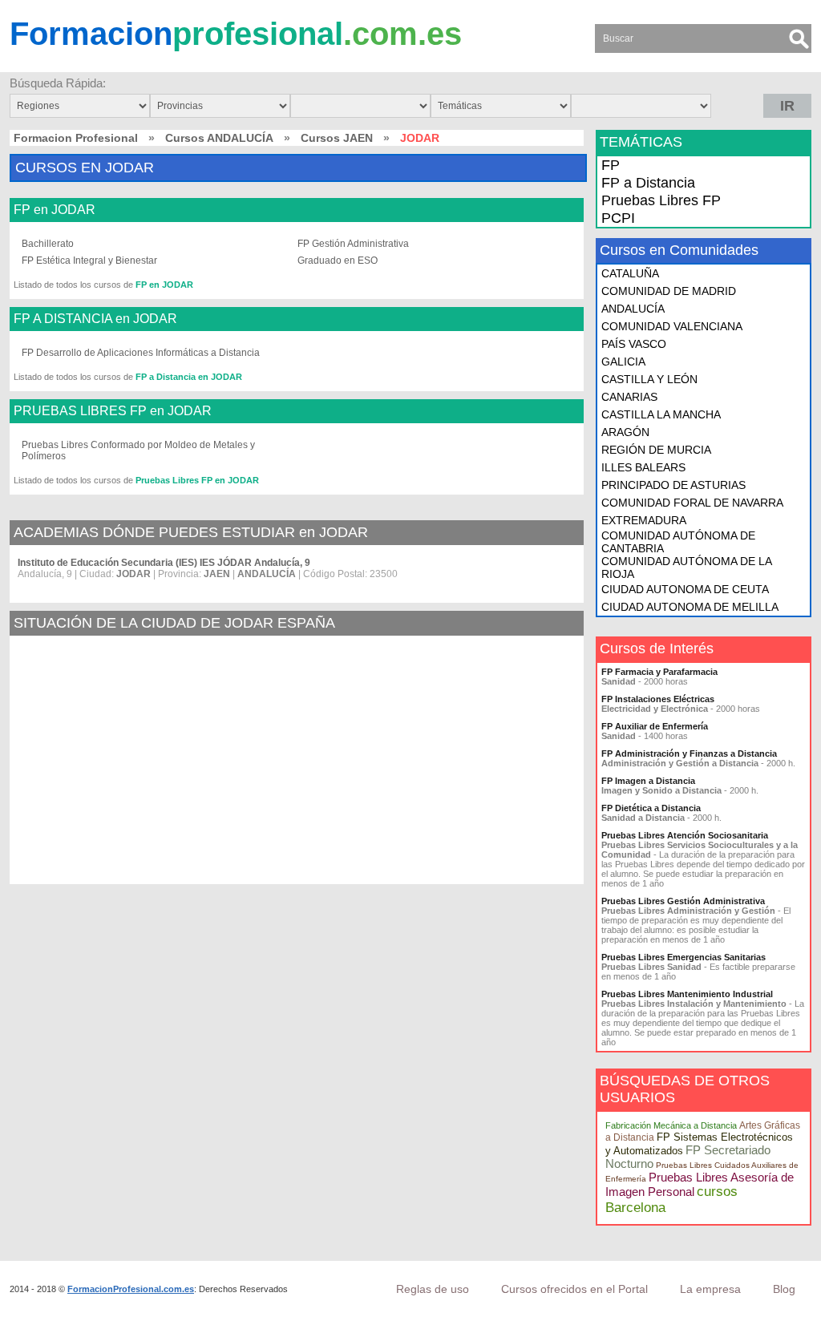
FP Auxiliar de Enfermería (654, 726)
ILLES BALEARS (643, 467)
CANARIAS (629, 396)
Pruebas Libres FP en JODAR (197, 480)
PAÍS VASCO (633, 343)
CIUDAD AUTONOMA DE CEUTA (685, 589)
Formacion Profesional (76, 137)
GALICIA (623, 361)
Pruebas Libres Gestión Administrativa (683, 901)
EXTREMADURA (643, 520)
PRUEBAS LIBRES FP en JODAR (113, 411)
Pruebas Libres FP (661, 200)
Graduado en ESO (337, 260)
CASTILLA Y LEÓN (649, 379)
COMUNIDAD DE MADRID (668, 291)
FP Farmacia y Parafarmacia (659, 672)
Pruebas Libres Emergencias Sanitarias (683, 957)
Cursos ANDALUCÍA (219, 137)
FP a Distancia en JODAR (188, 377)
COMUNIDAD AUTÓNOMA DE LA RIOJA (686, 567)
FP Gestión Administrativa (353, 243)
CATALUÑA (630, 273)
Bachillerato (48, 243)
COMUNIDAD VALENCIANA (671, 326)
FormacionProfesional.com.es (130, 1289)
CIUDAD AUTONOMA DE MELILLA (690, 606)
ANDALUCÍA (633, 308)
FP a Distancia (648, 183)
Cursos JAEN (337, 137)
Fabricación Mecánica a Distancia (671, 1125)
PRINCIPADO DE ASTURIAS (673, 485)
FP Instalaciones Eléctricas (657, 699)
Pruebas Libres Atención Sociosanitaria (684, 835)
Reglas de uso (432, 1289)
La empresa (710, 1289)
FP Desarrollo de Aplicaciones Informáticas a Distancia (141, 352)
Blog (784, 1289)
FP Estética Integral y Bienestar (89, 260)
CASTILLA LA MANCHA (661, 414)
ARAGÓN (625, 432)
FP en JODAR (54, 210)
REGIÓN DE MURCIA (656, 449)
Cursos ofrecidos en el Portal (574, 1289)
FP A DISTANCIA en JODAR (95, 319)
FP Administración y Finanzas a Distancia (689, 753)
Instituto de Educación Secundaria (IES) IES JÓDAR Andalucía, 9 (164, 562)
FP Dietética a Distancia (651, 808)
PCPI (618, 218)
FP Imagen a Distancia (648, 781)
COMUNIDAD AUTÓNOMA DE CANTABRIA (678, 542)
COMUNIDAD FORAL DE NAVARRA (692, 502)
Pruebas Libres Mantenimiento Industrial (687, 994)
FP (610, 165)
